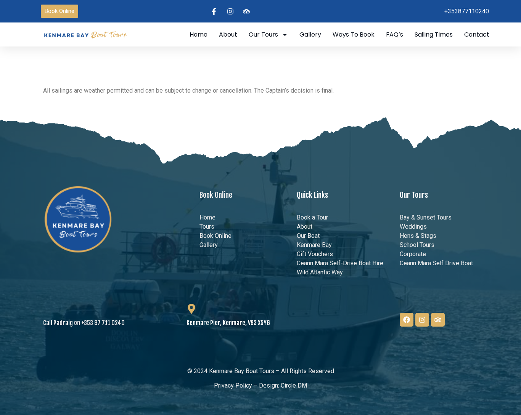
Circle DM (294, 385)
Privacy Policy (233, 385)
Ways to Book (354, 34)
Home (198, 34)
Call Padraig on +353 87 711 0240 (84, 323)
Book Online (215, 195)
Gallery (310, 34)
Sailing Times (434, 34)
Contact (476, 34)
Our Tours (263, 34)
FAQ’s (394, 34)
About (228, 34)
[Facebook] (406, 320)
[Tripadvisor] (438, 320)
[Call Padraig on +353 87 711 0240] (48, 309)
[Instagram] (422, 320)
